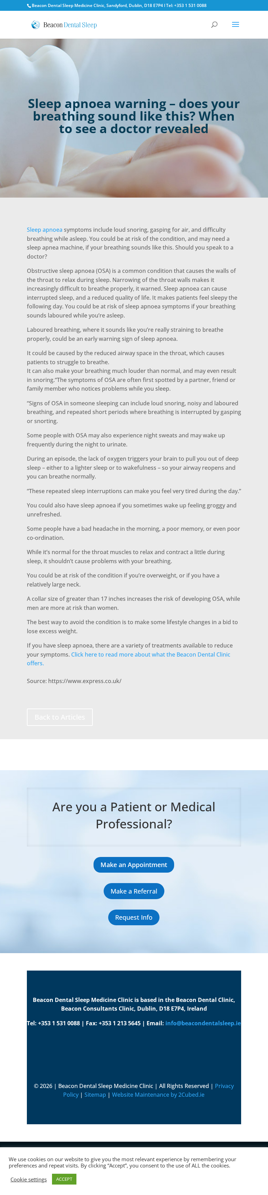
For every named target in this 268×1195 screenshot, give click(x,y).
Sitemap (95, 1094)
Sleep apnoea (44, 229)
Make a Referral (134, 891)
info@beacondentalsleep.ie (203, 1023)
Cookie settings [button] (28, 1179)
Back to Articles (60, 717)
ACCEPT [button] (64, 1179)
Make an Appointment (133, 864)
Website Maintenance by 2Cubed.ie (158, 1094)
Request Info (133, 917)
